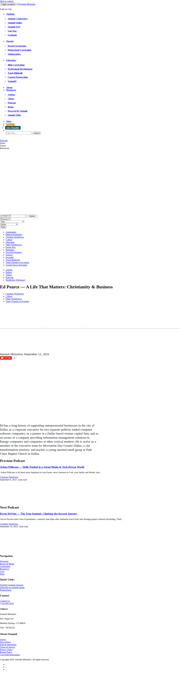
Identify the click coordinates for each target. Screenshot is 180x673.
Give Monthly (12, 128)
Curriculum (5, 566)
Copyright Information (10, 655)
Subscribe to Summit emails (12, 587)
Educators (11, 60)
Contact (10, 124)
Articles (11, 94)
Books (11, 107)
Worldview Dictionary (15, 280)
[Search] (93, 133)
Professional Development (20, 69)
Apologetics (11, 232)
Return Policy (6, 652)
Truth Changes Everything (17, 262)
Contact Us (5, 601)
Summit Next (14, 27)
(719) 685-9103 (7, 603)
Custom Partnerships (18, 77)
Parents (10, 41)
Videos (11, 99)
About (9, 87)
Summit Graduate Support (11, 585)
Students (10, 14)
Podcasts (12, 103)
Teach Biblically (15, 73)
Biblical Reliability (14, 234)
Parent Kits (10, 247)
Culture (9, 239)
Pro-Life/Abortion (14, 252)
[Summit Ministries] (26, 4)
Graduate (12, 35)
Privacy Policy (6, 649)
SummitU (12, 81)
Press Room (5, 642)
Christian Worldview (15, 237)
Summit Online (15, 23)
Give (10, 126)
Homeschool (5, 590)
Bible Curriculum (16, 65)
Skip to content (6, 1)
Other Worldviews (14, 245)
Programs (4, 561)
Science (9, 255)
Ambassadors (14, 54)
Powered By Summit (17, 111)
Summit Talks (14, 115)
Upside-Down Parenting (16, 265)
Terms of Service (7, 647)
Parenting (10, 250)
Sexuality (10, 257)
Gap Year (12, 31)
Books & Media (7, 564)
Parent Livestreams (17, 46)
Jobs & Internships (8, 644)
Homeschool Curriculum (19, 50)
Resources (11, 90)
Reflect (9, 272)
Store (8, 121)
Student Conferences (18, 18)
